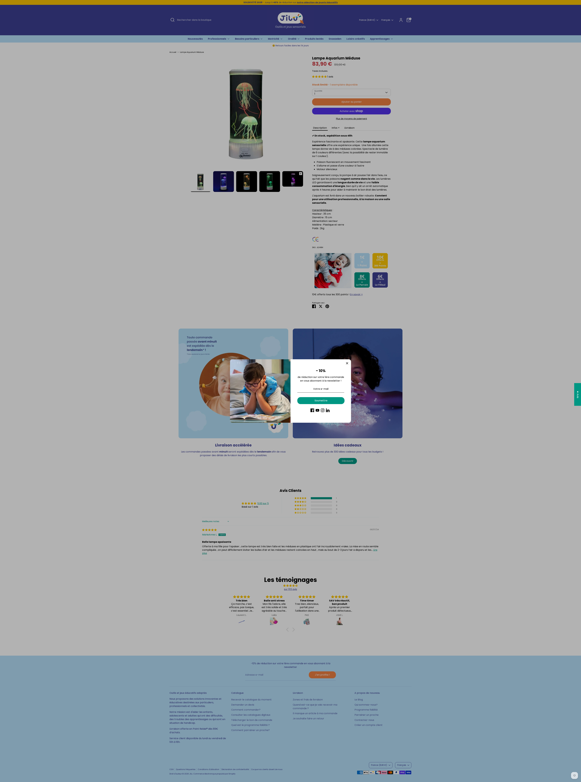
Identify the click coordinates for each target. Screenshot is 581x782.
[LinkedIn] (328, 410)
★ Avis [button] (577, 394)
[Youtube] (317, 410)
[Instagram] (322, 410)
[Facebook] (312, 410)
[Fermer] (347, 363)
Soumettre (321, 400)
